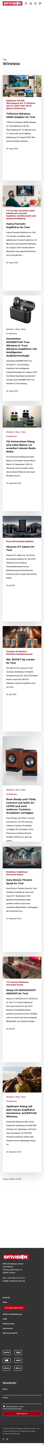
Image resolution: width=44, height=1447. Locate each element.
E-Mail (5, 1398)
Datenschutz (9, 1323)
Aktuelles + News (13, 329)
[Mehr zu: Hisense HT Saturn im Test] (22, 553)
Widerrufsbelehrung (12, 1314)
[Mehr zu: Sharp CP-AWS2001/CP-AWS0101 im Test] (22, 995)
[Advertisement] (22, 34)
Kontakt (6, 1297)
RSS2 (11, 1179)
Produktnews (11, 333)
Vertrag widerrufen (14, 1308)
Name (5, 1389)
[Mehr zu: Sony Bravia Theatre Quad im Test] (22, 885)
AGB (5, 1319)
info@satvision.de (17, 1281)
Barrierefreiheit (10, 1333)
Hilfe (5, 1302)
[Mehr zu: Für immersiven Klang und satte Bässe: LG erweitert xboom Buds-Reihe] (22, 447)
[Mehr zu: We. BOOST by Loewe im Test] (22, 663)
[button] (40, 3)
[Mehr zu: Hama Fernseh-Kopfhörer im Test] (22, 226)
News (23, 329)
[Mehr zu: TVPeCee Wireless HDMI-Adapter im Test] (22, 114)
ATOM (18, 1179)
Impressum (8, 1328)
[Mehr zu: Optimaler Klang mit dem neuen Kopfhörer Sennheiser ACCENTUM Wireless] (22, 1112)
